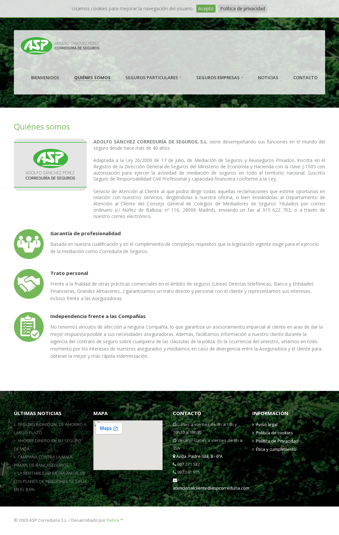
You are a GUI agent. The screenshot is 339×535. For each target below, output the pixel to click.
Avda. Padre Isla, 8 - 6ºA (198, 456)
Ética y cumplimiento (276, 449)
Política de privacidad (242, 8)
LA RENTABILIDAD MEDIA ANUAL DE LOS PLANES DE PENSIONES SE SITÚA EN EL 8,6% (50, 481)
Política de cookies (274, 433)
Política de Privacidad (277, 441)
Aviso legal (266, 424)
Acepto (206, 8)
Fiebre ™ (115, 520)
